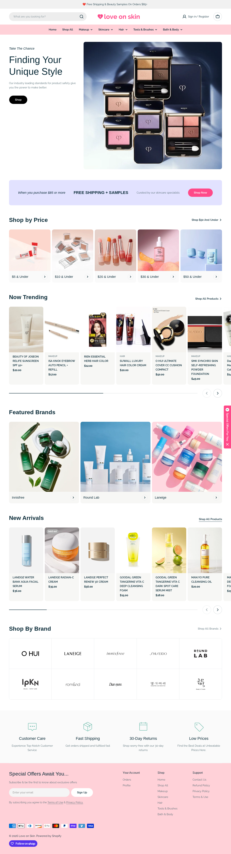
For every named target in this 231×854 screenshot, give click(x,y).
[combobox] (48, 16)
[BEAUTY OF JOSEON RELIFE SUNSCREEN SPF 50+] (26, 329)
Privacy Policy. (74, 802)
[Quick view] (38, 314)
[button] (227, 427)
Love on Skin (27, 836)
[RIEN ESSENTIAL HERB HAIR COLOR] (97, 329)
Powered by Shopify (48, 836)
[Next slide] (217, 393)
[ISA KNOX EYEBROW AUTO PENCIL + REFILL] (62, 329)
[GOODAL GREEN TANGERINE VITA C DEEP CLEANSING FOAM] (133, 550)
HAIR (122, 356)
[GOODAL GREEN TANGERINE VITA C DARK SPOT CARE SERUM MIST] (169, 550)
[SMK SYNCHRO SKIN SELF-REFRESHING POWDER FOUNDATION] (205, 329)
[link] (30, 653)
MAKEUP (52, 356)
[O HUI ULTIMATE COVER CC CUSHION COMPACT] (169, 329)
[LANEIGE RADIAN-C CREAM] (62, 550)
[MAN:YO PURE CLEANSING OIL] (205, 550)
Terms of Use (55, 802)
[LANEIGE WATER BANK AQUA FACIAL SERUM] (26, 550)
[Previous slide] (206, 393)
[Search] (81, 16)
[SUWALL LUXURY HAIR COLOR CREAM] (133, 329)
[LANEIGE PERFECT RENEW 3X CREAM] (97, 550)
